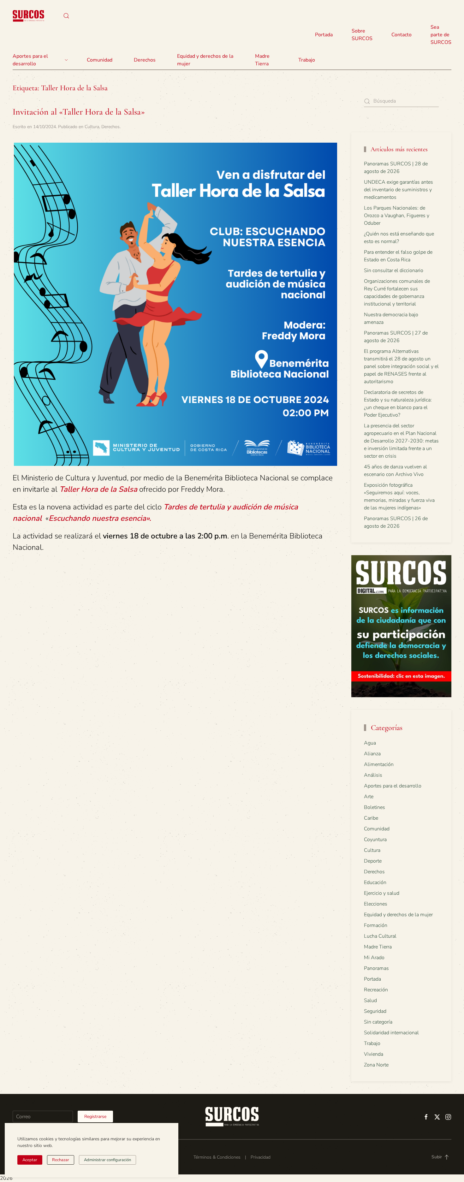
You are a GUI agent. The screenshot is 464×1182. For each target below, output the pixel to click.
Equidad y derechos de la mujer (205, 60)
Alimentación (379, 764)
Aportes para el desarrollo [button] (30, 60)
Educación (375, 882)
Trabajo (306, 59)
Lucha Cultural (380, 936)
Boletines (374, 807)
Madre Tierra (262, 60)
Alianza (372, 753)
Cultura (92, 127)
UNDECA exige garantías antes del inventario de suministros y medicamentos (398, 190)
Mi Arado (374, 957)
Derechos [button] (145, 59)
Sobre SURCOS (362, 34)
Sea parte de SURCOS (441, 35)
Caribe (371, 818)
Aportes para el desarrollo (392, 785)
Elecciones (375, 903)
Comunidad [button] (99, 59)
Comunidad (377, 828)
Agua (370, 742)
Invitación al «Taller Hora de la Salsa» (79, 111)
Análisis (373, 775)
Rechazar (60, 1160)
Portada (324, 34)
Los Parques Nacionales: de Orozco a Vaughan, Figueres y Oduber (396, 216)
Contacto (401, 34)
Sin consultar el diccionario (393, 270)
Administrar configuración (107, 1160)
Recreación (376, 989)
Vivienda (373, 1054)
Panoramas (376, 968)
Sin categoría (378, 1022)
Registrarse (95, 1117)
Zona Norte (376, 1064)
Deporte (373, 861)
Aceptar (29, 1160)
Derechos (110, 127)
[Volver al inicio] (28, 16)
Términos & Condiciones (217, 1157)
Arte (368, 796)
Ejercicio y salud (381, 893)
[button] (66, 16)
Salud (370, 1000)
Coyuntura (375, 839)
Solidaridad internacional (391, 1032)
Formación (375, 925)
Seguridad (375, 1011)
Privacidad (261, 1157)
